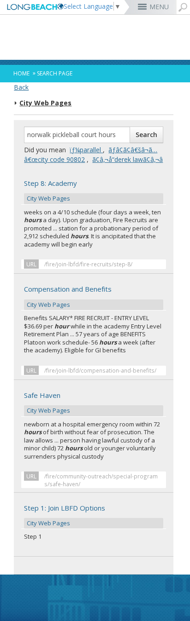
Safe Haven (47, 402)
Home (21, 73)
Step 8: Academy (50, 190)
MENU (159, 6)
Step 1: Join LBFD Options (64, 515)
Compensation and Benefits (68, 296)
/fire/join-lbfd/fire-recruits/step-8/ (88, 264)
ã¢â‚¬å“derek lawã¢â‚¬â (127, 159)
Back (21, 87)
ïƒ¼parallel (86, 149)
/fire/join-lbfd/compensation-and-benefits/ (100, 370)
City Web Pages (45, 103)
